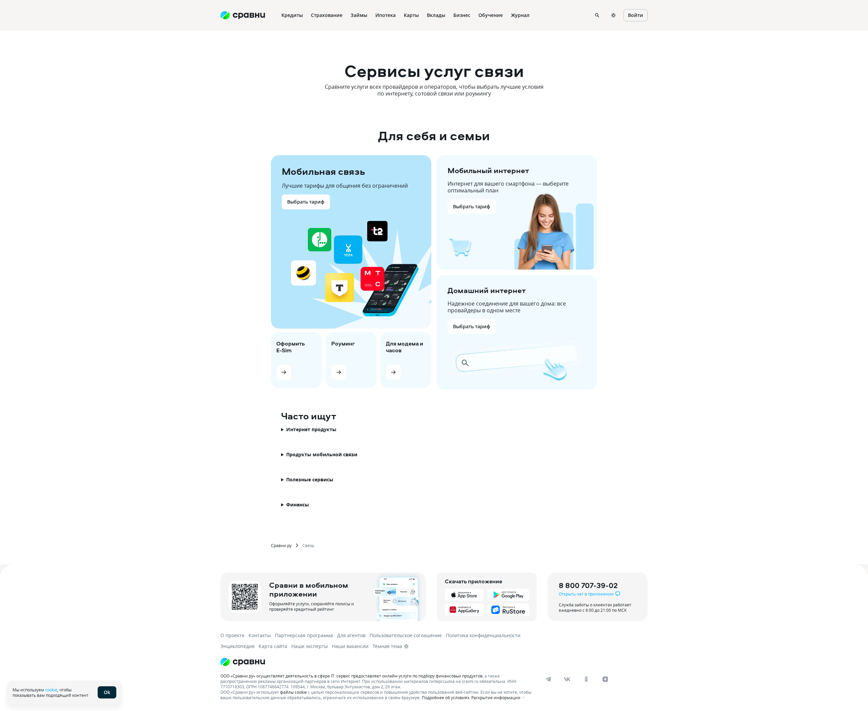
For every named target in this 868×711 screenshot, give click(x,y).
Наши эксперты (309, 646)
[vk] (567, 679)
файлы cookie (293, 692)
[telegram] (548, 679)
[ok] (586, 679)
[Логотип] (242, 662)
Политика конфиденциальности (483, 635)
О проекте (232, 635)
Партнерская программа (304, 635)
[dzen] (605, 679)
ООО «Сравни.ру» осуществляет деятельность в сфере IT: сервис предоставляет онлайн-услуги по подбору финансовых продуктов (351, 675)
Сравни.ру (281, 545)
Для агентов (351, 635)
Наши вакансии (350, 646)
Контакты (260, 635)
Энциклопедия (237, 646)
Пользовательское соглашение (406, 635)
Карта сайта (273, 646)
